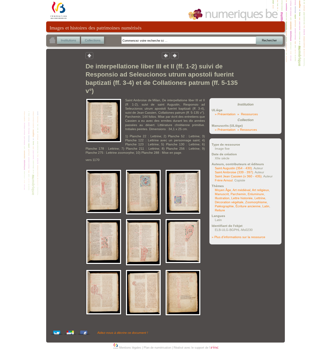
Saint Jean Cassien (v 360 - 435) (238, 176)
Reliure (220, 210)
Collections (92, 40)
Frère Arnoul (224, 180)
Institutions (68, 40)
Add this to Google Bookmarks (70, 331)
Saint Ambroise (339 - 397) (234, 172)
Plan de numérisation (157, 347)
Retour (89, 55)
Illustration (222, 198)
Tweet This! (56, 331)
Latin (265, 206)
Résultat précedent (165, 55)
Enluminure (256, 194)
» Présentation (225, 114)
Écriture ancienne (248, 206)
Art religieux (260, 190)
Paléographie (224, 206)
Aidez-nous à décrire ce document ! (122, 332)
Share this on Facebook (84, 331)
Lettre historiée (242, 198)
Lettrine (259, 198)
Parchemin (238, 194)
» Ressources (247, 114)
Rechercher (269, 40)
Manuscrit (222, 194)
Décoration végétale (229, 202)
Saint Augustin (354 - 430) (233, 168)
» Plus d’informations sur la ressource (238, 237)
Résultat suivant (174, 55)
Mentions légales (130, 347)
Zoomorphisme (256, 202)
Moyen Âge (223, 190)
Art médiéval (241, 190)
